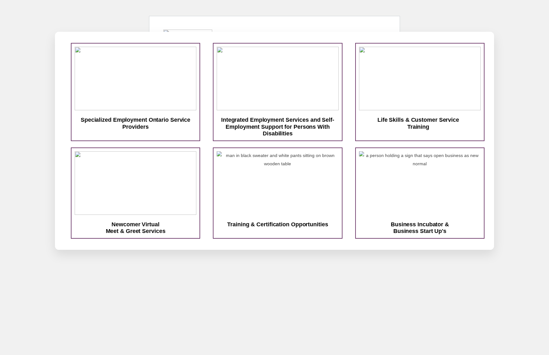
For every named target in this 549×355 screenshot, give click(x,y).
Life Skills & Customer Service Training (418, 123)
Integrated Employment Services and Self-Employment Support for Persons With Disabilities (277, 127)
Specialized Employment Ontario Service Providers (135, 123)
